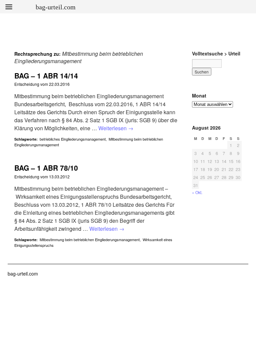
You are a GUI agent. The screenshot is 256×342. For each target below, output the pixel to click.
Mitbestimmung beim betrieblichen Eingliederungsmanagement (90, 239)
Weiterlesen (115, 128)
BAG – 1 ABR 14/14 (46, 75)
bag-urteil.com (23, 273)
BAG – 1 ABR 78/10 (46, 168)
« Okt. (197, 192)
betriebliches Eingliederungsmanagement (73, 139)
